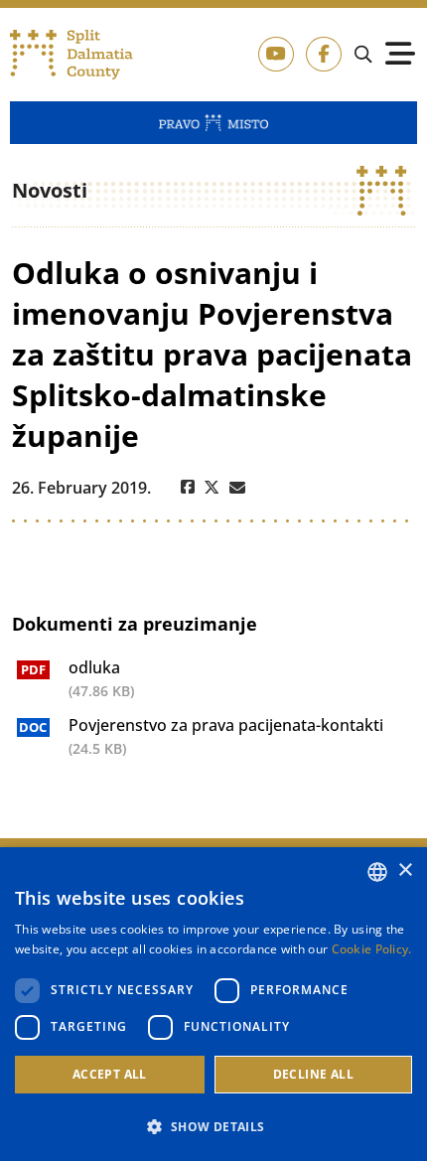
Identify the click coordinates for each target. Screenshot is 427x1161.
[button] (213, 1126)
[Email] (237, 488)
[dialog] (213, 1004)
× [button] (404, 870)
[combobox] (377, 872)
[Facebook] (188, 488)
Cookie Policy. (372, 949)
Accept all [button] (109, 1074)
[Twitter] (212, 488)
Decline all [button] (313, 1074)
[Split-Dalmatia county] (71, 54)
